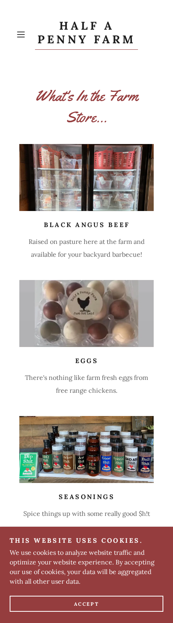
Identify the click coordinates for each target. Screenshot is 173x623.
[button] (24, 34)
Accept (86, 604)
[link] (86, 34)
